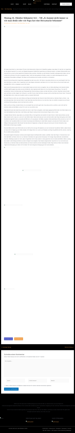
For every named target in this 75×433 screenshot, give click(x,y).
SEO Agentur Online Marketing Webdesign (61, 430)
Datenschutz (52, 428)
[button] (19, 4)
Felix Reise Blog (21, 23)
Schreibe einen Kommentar (10, 23)
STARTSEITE (45, 428)
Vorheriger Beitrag (6, 347)
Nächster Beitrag (69, 347)
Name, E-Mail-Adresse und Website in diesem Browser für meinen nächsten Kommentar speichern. (29, 385)
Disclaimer (58, 428)
